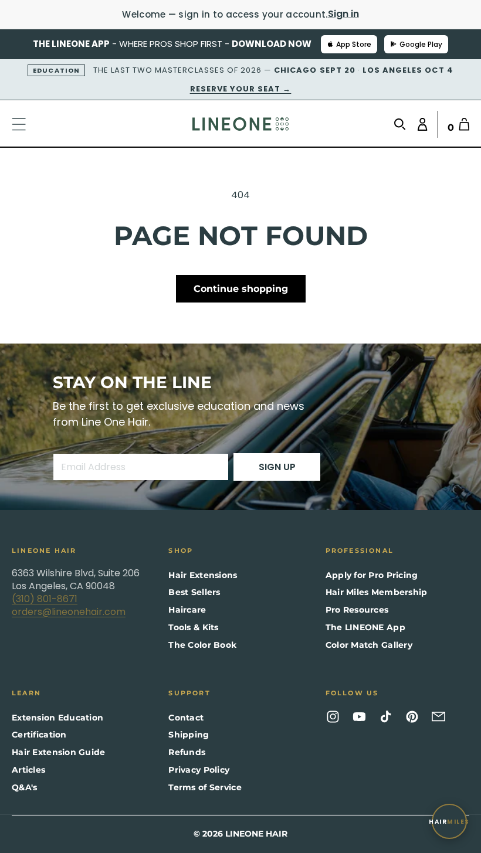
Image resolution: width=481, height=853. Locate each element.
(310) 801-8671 (44, 599)
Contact (186, 717)
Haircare (187, 609)
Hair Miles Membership (377, 592)
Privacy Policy (198, 769)
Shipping (188, 734)
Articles (28, 769)
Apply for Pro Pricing (372, 575)
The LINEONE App (365, 627)
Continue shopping (241, 288)
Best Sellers (194, 592)
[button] (25, 124)
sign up (277, 467)
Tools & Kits (193, 627)
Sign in (343, 14)
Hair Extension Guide (59, 752)
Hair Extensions (202, 575)
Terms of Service (204, 787)
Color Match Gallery (369, 645)
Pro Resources (357, 609)
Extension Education (57, 717)
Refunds (186, 752)
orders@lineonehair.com (69, 611)
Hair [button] (449, 821)
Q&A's (24, 787)
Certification (39, 734)
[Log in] (419, 124)
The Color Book (202, 645)
